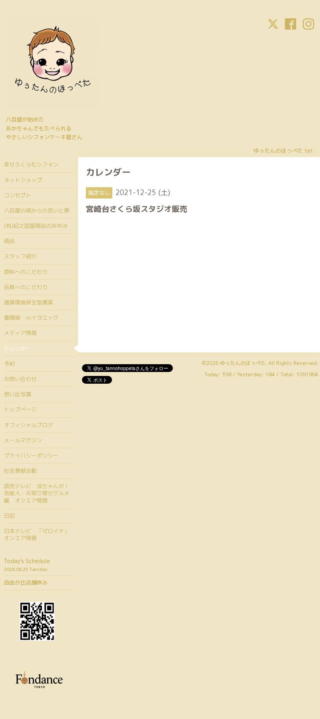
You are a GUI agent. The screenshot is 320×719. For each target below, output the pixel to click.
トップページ (20, 409)
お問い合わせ (20, 379)
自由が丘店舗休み (26, 582)
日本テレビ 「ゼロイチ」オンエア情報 (36, 534)
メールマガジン (23, 440)
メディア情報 (20, 332)
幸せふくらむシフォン (31, 164)
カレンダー (17, 348)
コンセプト (17, 195)
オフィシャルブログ (28, 425)
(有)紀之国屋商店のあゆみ (36, 225)
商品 (9, 241)
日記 (9, 515)
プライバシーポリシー (31, 455)
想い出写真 (17, 394)
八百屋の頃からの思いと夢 (36, 210)
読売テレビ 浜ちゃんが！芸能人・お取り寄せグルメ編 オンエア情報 (36, 493)
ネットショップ (23, 180)
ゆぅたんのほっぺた (243, 363)
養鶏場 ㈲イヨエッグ (31, 317)
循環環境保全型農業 (28, 302)
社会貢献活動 (20, 470)
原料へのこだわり (26, 271)
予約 (9, 363)
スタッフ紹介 (20, 256)
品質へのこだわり (26, 287)
